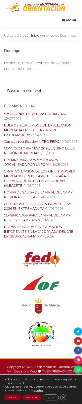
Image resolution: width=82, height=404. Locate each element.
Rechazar (31, 397)
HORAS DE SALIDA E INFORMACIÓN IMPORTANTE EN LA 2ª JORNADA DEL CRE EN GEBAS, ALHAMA (38, 231)
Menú (71, 20)
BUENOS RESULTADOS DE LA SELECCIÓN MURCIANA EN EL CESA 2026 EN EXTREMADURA (37, 130)
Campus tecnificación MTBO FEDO (32, 142)
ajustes (38, 390)
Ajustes (51, 397)
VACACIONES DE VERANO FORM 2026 (35, 114)
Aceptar (12, 397)
